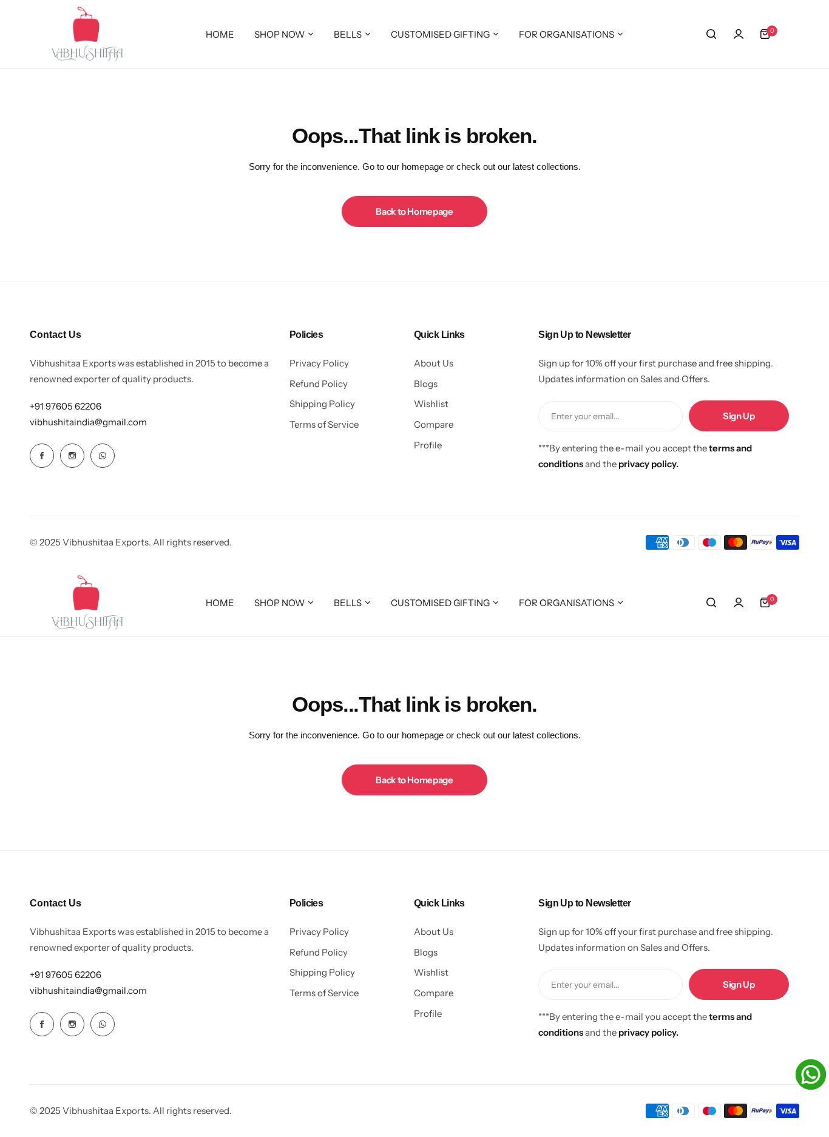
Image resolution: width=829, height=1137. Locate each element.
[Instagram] (72, 456)
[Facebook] (42, 456)
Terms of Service (324, 424)
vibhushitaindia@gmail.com (88, 422)
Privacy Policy (319, 363)
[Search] (712, 34)
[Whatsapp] (102, 456)
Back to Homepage (414, 211)
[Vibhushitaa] (87, 34)
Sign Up (738, 416)
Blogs (426, 384)
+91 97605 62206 (65, 406)
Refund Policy (318, 384)
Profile (428, 445)
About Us (433, 363)
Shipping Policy (322, 404)
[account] (738, 34)
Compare (433, 424)
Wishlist (431, 404)
